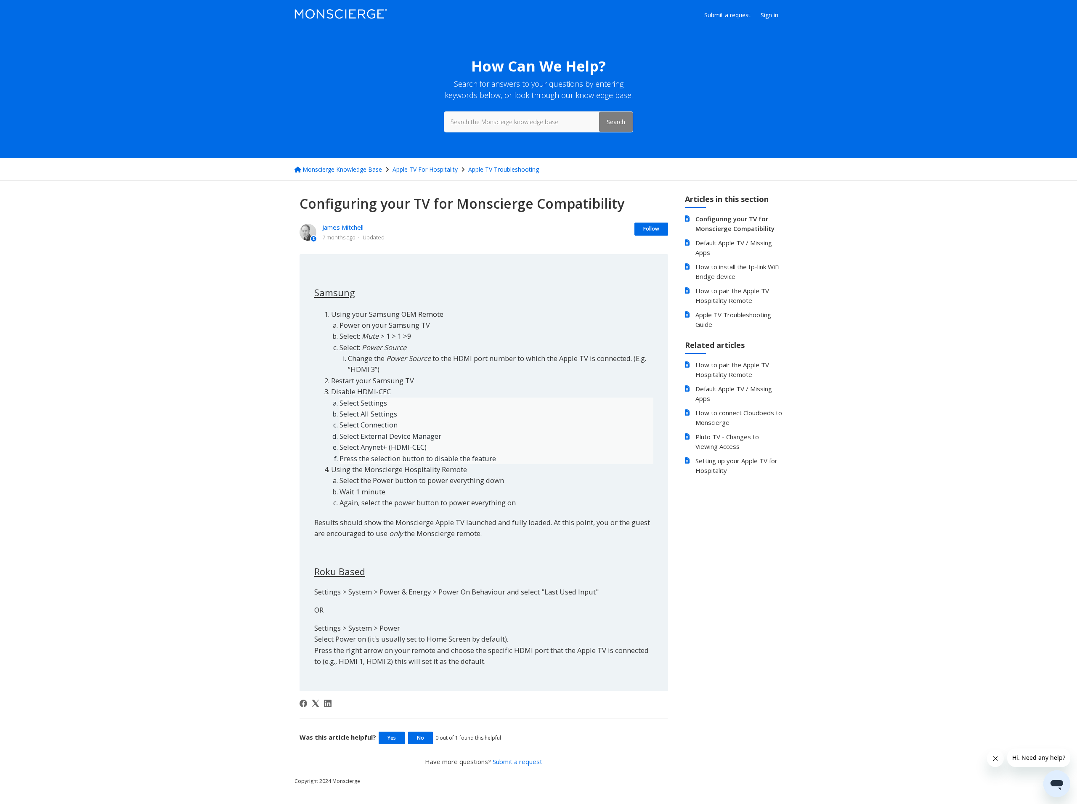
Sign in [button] (769, 15)
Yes (391, 737)
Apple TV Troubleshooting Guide (733, 319)
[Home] (340, 16)
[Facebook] (303, 703)
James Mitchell (342, 227)
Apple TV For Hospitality (425, 169)
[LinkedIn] (328, 703)
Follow (651, 228)
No (420, 737)
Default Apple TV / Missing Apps (733, 248)
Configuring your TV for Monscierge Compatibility (735, 224)
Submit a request (727, 15)
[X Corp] (315, 703)
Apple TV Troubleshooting (503, 169)
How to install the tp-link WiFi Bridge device (737, 272)
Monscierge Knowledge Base (342, 169)
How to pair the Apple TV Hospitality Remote (732, 296)
